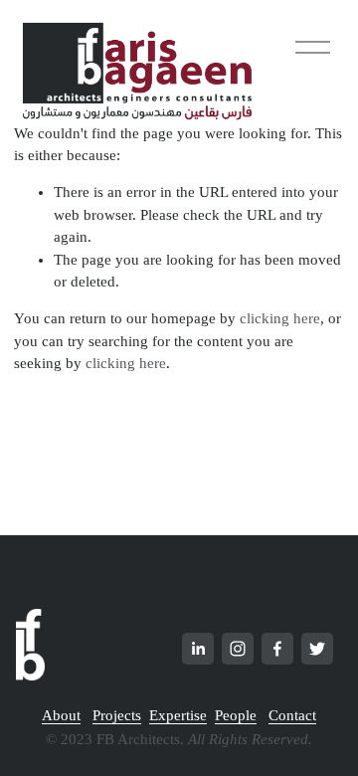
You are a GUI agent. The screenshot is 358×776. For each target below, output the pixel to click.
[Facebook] (277, 649)
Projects (116, 715)
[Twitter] (317, 649)
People (236, 715)
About (61, 715)
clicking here (280, 318)
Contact (292, 715)
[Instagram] (238, 649)
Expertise (178, 715)
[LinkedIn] (198, 649)
